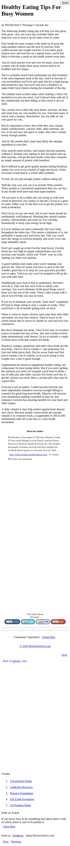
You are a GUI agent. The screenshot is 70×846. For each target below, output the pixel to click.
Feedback (18, 835)
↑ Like (9, 622)
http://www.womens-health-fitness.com (28, 454)
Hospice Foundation (21, 793)
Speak (65, 2)
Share (55, 622)
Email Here (48, 637)
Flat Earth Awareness (22, 799)
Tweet (25, 622)
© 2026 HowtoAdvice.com (35, 646)
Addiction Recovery (21, 787)
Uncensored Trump (21, 781)
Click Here (9, 826)
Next (64, 654)
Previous (16, 841)
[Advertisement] (35, 502)
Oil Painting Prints (20, 805)
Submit (41, 622)
